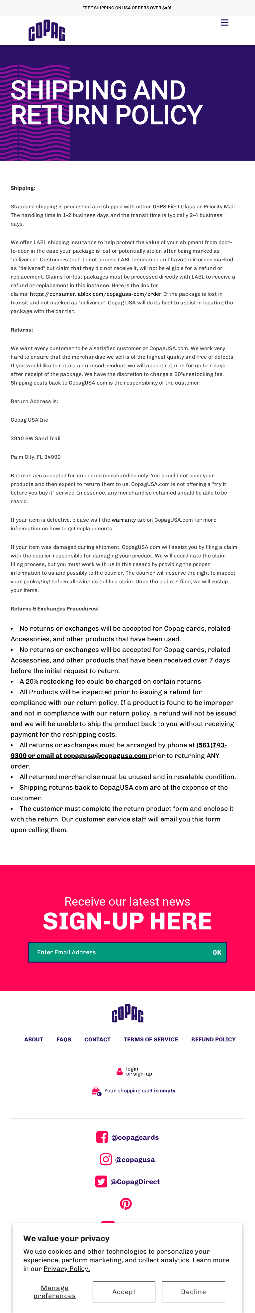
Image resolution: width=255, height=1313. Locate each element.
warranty (124, 520)
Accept (124, 1292)
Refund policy (213, 1039)
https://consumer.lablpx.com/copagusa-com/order (95, 294)
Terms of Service (151, 1039)
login (132, 1069)
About (33, 1039)
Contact (97, 1039)
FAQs (63, 1039)
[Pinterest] (127, 1204)
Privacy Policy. (66, 1269)
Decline (193, 1292)
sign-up (142, 1074)
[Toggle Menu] (224, 22)
